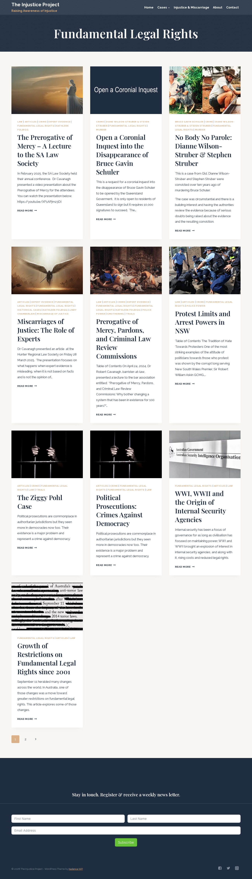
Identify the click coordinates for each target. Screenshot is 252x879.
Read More (27, 210)
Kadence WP (76, 869)
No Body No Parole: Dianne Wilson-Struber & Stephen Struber (203, 150)
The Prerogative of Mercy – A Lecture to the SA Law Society (44, 150)
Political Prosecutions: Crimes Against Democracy (119, 510)
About (217, 7)
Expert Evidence (59, 121)
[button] (169, 7)
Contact (232, 7)
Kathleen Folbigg (55, 310)
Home (148, 7)
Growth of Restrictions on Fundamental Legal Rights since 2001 (46, 658)
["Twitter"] (228, 868)
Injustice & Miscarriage (191, 7)
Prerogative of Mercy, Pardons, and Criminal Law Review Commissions (123, 338)
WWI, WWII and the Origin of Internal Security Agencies (200, 506)
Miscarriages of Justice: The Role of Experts (45, 330)
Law (20, 121)
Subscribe (126, 842)
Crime (42, 121)
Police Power (196, 306)
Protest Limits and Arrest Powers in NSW (202, 322)
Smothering (115, 313)
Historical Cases (29, 310)
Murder (101, 129)
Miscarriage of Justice (52, 313)
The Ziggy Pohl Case (39, 501)
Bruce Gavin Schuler (189, 121)
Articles (31, 121)
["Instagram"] (237, 868)
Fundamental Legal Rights (35, 126)
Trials (130, 313)
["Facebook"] (220, 868)
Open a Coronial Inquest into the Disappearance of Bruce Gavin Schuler (122, 154)
